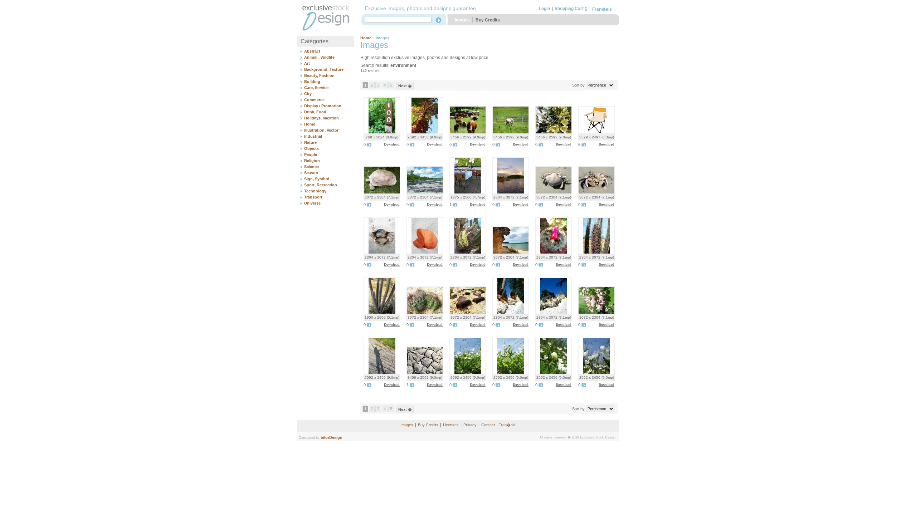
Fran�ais (602, 9)
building (312, 81)
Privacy (470, 425)
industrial (313, 136)
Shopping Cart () (571, 8)
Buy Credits (488, 20)
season (311, 173)
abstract (312, 51)
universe (312, 203)
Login (544, 8)
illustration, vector (321, 130)
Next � (405, 86)
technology (315, 191)
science (311, 167)
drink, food (315, 112)
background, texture (324, 69)
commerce (314, 100)
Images (462, 20)
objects (311, 148)
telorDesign (331, 437)
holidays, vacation (321, 118)
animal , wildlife (319, 57)
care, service (316, 87)
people (310, 154)
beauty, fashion (319, 75)
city (308, 94)
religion (312, 160)
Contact (488, 425)
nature (310, 142)
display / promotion (322, 106)
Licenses (451, 425)
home (309, 124)
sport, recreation (320, 185)
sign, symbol (316, 179)
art (307, 63)
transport (313, 197)
